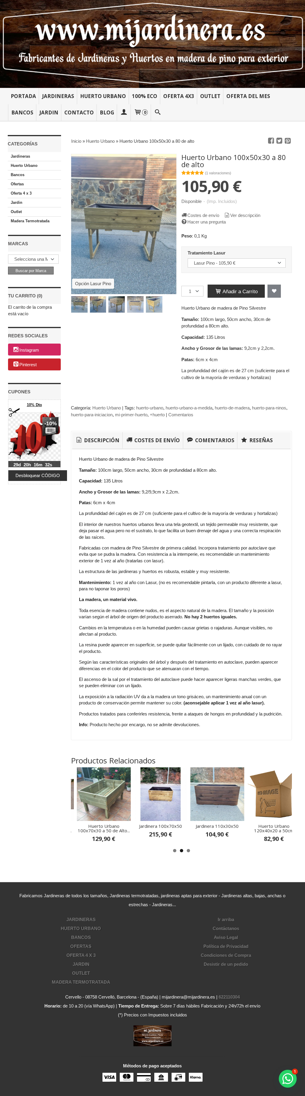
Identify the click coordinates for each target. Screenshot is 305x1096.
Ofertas (17, 184)
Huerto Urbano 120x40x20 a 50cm (274, 828)
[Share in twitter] (279, 141)
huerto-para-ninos (269, 407)
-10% (50, 423)
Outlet (210, 96)
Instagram (29, 350)
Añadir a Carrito (239, 291)
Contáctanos (226, 928)
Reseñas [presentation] (260, 440)
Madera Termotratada (30, 221)
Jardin (48, 112)
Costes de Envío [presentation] (156, 440)
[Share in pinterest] (288, 141)
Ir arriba (226, 919)
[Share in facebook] (271, 141)
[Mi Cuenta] (124, 112)
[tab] (97, 440)
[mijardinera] (152, 44)
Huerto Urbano (103, 96)
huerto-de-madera (232, 407)
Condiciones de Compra (226, 955)
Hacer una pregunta (206, 221)
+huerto (157, 414)
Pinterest (28, 364)
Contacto (79, 112)
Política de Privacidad (225, 946)
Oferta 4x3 (178, 96)
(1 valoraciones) (218, 173)
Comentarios (180, 414)
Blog (107, 112)
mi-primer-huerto (131, 414)
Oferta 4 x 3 (21, 193)
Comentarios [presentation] (214, 440)
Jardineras (58, 96)
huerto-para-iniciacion (92, 414)
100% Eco (144, 96)
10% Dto (34, 405)
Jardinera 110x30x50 (217, 826)
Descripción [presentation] (101, 440)
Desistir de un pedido (226, 964)
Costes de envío (203, 215)
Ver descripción (245, 215)
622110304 (229, 996)
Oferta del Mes (248, 96)
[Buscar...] (157, 112)
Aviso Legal (226, 937)
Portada (23, 96)
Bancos (22, 112)
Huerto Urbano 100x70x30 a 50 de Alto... (104, 828)
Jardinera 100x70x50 (160, 826)
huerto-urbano (149, 407)
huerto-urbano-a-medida (189, 407)
